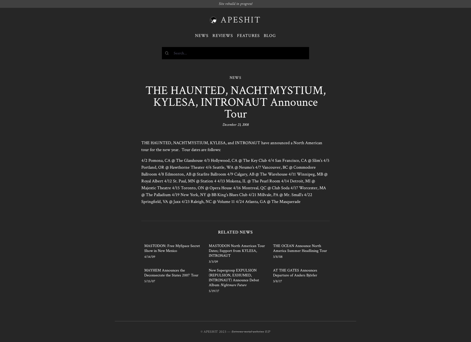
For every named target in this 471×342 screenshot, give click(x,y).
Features (248, 35)
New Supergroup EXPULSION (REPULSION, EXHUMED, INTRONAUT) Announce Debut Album (234, 278)
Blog (270, 35)
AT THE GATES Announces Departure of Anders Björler (295, 273)
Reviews (222, 35)
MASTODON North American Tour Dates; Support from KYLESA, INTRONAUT (237, 250)
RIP (267, 332)
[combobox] (235, 53)
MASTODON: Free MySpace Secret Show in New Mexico (172, 248)
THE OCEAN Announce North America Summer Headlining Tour (300, 248)
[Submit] (168, 53)
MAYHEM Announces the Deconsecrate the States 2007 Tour (171, 273)
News (202, 35)
